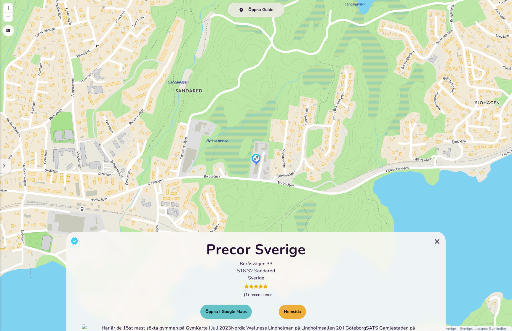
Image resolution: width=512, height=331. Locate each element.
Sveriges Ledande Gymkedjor (483, 328)
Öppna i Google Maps (226, 311)
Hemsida (292, 311)
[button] (256, 160)
